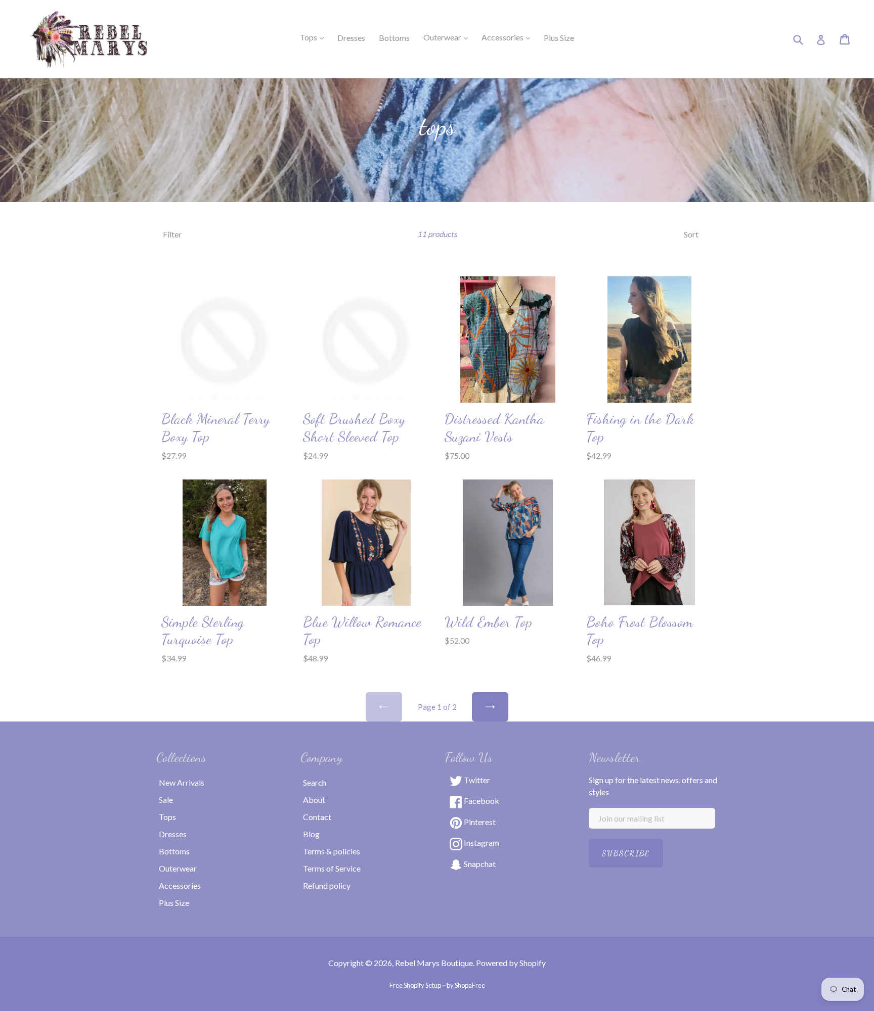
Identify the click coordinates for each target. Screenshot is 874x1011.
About (314, 799)
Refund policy (327, 885)
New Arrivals (181, 782)
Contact (317, 817)
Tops (315, 37)
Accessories (509, 37)
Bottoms (174, 851)
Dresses (173, 834)
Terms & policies (331, 851)
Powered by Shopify (511, 963)
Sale (166, 799)
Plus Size (174, 902)
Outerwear (448, 37)
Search (314, 782)
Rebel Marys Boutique (434, 963)
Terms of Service (332, 868)
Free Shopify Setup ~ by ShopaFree (437, 985)
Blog (311, 834)
